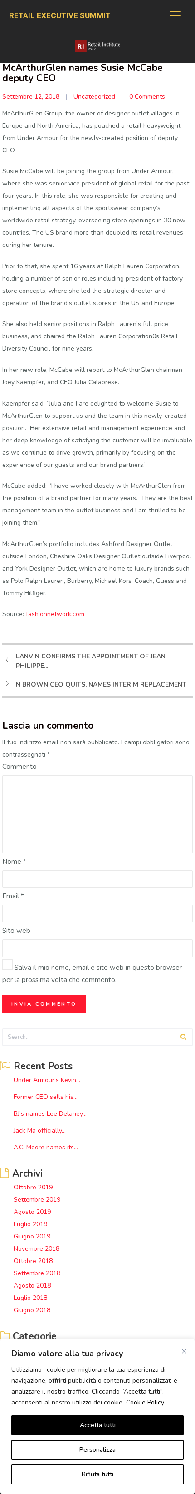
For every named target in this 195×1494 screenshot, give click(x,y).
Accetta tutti (98, 1425)
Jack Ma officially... (40, 1130)
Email (13, 896)
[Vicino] (184, 1351)
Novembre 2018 (36, 1248)
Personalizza (97, 1449)
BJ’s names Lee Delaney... (50, 1113)
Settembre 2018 (37, 1273)
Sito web (16, 930)
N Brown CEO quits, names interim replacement (101, 684)
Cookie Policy (145, 1402)
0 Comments (147, 96)
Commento (19, 766)
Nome (14, 861)
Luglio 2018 (30, 1297)
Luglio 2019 (30, 1224)
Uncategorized (94, 96)
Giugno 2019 (32, 1236)
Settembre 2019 (37, 1199)
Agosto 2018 (32, 1285)
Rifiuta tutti (97, 1474)
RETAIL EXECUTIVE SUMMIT (60, 15)
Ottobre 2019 (33, 1187)
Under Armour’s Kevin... (47, 1080)
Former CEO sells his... (46, 1097)
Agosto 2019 (32, 1212)
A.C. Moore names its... (46, 1147)
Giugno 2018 (32, 1310)
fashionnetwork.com (55, 614)
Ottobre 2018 (33, 1261)
